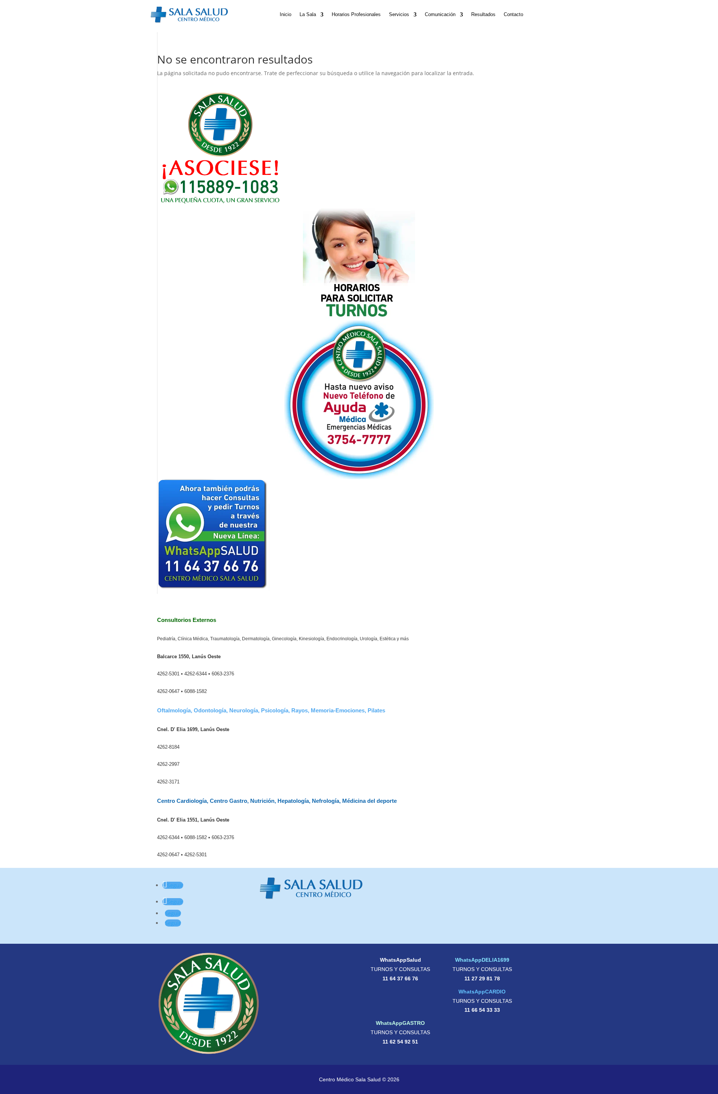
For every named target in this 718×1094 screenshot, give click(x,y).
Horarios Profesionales (356, 14)
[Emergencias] (359, 399)
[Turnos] (359, 264)
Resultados (483, 14)
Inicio (285, 14)
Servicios (399, 14)
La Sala (308, 14)
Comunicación (440, 14)
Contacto (513, 14)
